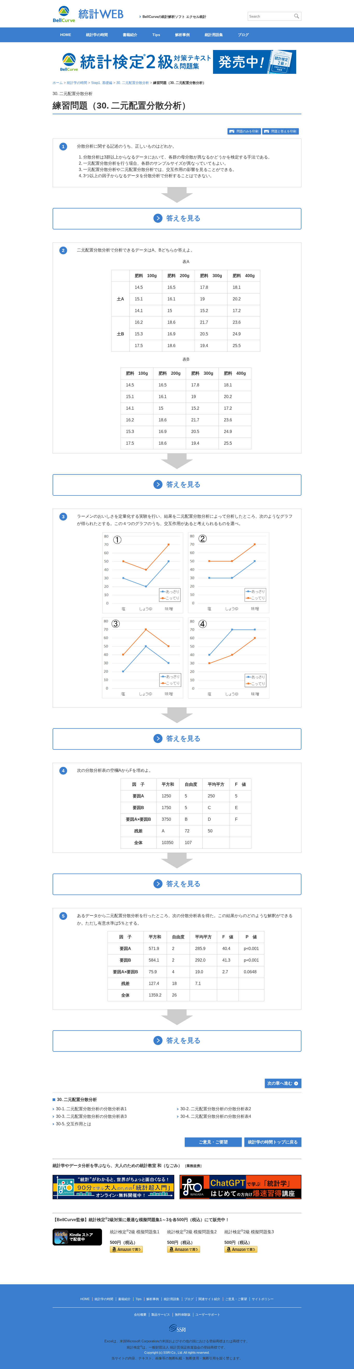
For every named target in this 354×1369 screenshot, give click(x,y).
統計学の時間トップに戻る (273, 1142)
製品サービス (160, 1314)
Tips (156, 35)
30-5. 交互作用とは (73, 1124)
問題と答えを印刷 (283, 131)
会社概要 (140, 1314)
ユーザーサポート (207, 1314)
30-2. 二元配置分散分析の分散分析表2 (215, 1109)
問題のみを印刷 (247, 131)
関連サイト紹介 (209, 1299)
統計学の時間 (97, 35)
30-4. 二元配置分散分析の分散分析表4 (215, 1116)
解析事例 (182, 35)
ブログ (243, 35)
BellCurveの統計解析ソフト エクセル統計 (174, 17)
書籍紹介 (130, 35)
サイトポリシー (263, 1299)
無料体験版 (182, 1314)
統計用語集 (214, 35)
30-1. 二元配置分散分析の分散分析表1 (91, 1109)
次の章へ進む (279, 1083)
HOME (65, 35)
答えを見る (183, 218)
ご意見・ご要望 (213, 1142)
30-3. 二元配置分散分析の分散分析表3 (91, 1116)
